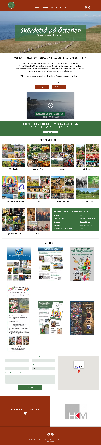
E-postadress (10, 365)
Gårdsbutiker (58, 215)
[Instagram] (89, 7)
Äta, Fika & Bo (59, 219)
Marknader (57, 225)
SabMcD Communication (65, 439)
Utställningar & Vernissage (63, 228)
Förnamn (8, 357)
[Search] (83, 7)
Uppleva (57, 222)
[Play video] (50, 105)
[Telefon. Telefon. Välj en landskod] (35, 368)
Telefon (34, 365)
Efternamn (36, 357)
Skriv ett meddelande (13, 373)
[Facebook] (86, 7)
